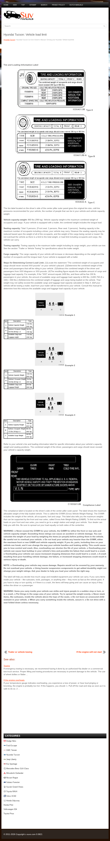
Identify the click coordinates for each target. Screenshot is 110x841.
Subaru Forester (13, 782)
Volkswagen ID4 (10, 809)
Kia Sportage (11, 764)
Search (44, 5)
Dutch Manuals (76, 5)
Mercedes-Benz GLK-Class (17, 768)
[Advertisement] (55, 52)
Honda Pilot (8, 805)
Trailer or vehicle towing (20, 652)
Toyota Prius (9, 813)
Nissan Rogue (12, 778)
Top (23, 5)
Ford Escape (11, 745)
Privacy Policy (58, 5)
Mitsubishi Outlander (14, 773)
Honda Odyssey (13, 801)
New (15, 5)
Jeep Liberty (11, 759)
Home (6, 5)
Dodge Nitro (11, 741)
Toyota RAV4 (11, 791)
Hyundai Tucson (9, 40)
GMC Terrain (11, 750)
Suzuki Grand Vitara (14, 787)
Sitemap (32, 5)
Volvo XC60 (11, 796)
